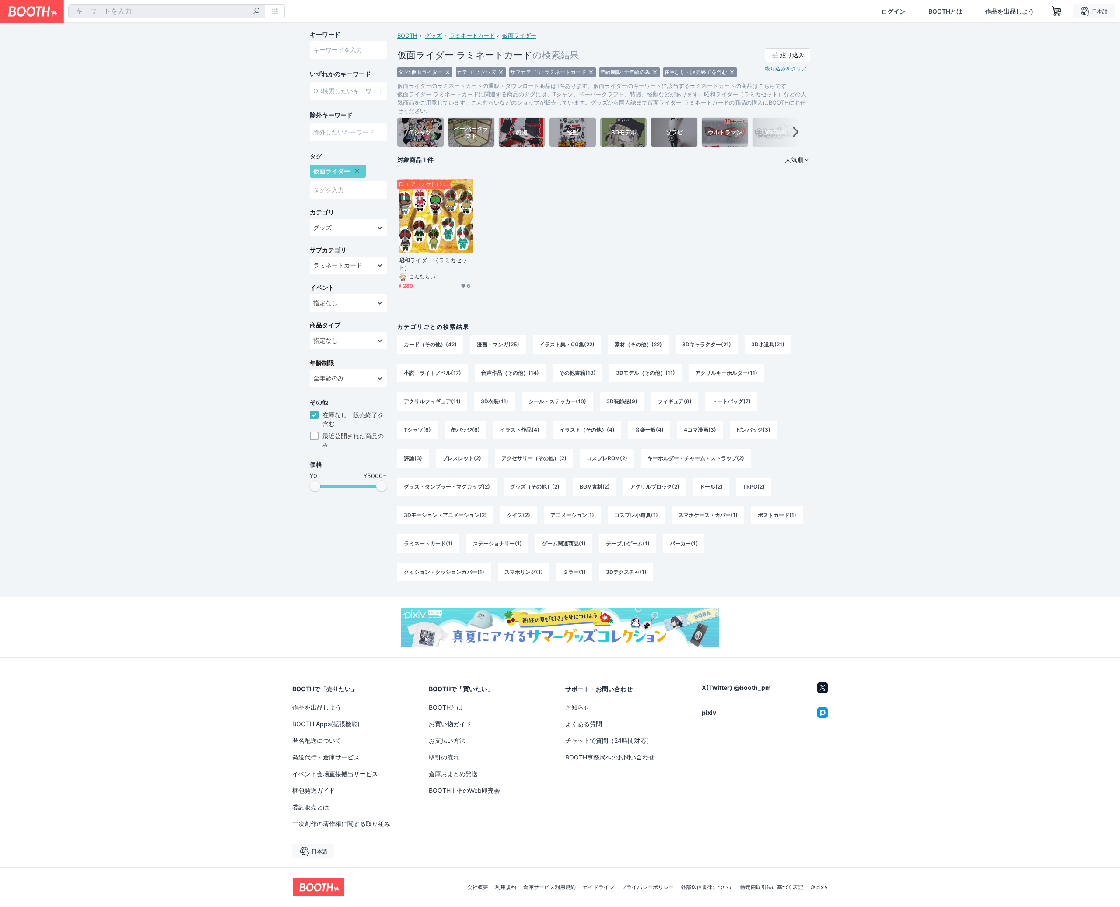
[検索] (256, 12)
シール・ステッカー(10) (557, 401)
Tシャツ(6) (417, 429)
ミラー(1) (574, 572)
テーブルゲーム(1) (628, 543)
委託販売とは (310, 807)
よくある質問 (583, 724)
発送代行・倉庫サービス (326, 757)
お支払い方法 (447, 740)
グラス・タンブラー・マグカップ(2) (447, 486)
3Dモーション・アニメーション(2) (445, 515)
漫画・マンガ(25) (498, 344)
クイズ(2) (518, 515)
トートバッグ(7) (731, 401)
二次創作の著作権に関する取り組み (341, 823)
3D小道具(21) (767, 344)
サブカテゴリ (328, 250)
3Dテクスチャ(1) (626, 572)
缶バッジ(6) (465, 429)
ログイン (893, 11)
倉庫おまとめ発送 (453, 773)
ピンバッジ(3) (753, 429)
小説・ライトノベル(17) (432, 372)
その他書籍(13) (577, 372)
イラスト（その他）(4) (587, 429)
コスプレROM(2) (607, 458)
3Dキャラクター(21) (706, 344)
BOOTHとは (945, 11)
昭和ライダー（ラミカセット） (433, 264)
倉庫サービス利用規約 (549, 887)
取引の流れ (444, 757)
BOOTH (407, 35)
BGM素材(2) (595, 486)
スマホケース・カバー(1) (708, 515)
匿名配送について (316, 740)
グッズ (433, 35)
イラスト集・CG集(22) (567, 344)
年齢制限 (322, 363)
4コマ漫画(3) (700, 429)
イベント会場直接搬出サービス (335, 773)
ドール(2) (711, 486)
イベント (322, 288)
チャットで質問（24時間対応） (608, 740)
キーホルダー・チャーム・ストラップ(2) (696, 458)
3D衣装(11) (494, 401)
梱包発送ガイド (313, 790)
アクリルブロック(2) (654, 486)
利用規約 (505, 887)
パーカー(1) (684, 543)
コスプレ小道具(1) (636, 515)
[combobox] (166, 11)
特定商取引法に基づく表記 (771, 887)
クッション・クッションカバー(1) (444, 572)
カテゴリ (322, 212)
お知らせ (577, 707)
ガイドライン (598, 887)
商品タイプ (325, 325)
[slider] (315, 486)
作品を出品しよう (1009, 11)
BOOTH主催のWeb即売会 (464, 790)
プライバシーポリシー (647, 887)
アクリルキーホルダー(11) (726, 372)
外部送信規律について (707, 887)
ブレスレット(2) (461, 458)
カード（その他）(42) (430, 344)
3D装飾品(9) (621, 401)
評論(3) (413, 458)
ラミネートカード (472, 35)
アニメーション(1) (572, 515)
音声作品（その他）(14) (510, 372)
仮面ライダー (519, 35)
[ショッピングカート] (1057, 11)
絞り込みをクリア (786, 68)
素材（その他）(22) (638, 344)
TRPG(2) (754, 486)
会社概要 (477, 887)
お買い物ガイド (450, 724)
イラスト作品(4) (519, 429)
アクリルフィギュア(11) (432, 401)
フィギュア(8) (675, 401)
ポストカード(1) (777, 515)
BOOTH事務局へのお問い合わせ (609, 757)
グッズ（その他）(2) (535, 486)
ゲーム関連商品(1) (564, 543)
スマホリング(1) (523, 572)
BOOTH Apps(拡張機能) (326, 724)
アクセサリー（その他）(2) (534, 458)
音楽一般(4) (649, 429)
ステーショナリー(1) (497, 543)
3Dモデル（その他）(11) (645, 372)
